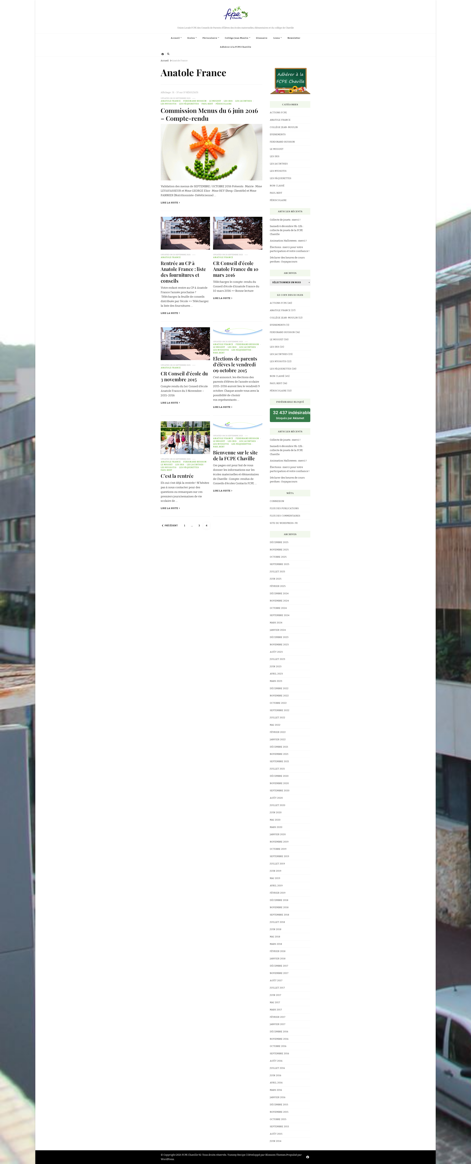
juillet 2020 (277, 805)
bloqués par (291, 415)
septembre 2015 (279, 1126)
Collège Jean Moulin (236, 38)
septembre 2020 (279, 790)
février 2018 (278, 951)
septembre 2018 (279, 914)
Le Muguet (215, 101)
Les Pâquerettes (189, 104)
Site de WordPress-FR (284, 523)
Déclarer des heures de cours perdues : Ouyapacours (287, 259)
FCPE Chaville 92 (235, 25)
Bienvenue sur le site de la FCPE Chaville (235, 455)
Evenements (278, 134)
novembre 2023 (279, 644)
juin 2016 (275, 1075)
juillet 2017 (277, 987)
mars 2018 (276, 944)
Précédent (171, 525)
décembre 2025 (279, 542)
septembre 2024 (279, 615)
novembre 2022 (279, 695)
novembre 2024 (279, 600)
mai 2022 (275, 725)
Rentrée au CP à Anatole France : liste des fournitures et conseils (183, 272)
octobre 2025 (278, 557)
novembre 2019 (279, 841)
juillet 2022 (277, 717)
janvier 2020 (278, 834)
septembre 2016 (279, 1053)
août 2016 (276, 1061)
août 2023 (276, 652)
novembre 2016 (279, 1039)
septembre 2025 (279, 564)
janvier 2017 (277, 1024)
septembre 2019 (279, 856)
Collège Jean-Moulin (284, 127)
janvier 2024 (278, 630)
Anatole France (171, 101)
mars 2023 (276, 681)
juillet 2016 (277, 1068)
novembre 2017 (279, 973)
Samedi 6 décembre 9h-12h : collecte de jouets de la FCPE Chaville (286, 230)
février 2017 (277, 1017)
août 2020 (276, 798)
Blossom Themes (275, 1154)
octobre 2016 (278, 1046)
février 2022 (278, 732)
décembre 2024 (279, 593)
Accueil (175, 38)
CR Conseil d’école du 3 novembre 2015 (184, 376)
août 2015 (276, 1134)
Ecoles (191, 38)
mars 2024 (276, 622)
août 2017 (276, 980)
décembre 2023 (279, 637)
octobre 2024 (278, 608)
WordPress (167, 1159)
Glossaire (261, 38)
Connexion (277, 501)
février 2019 (278, 892)
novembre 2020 (279, 783)
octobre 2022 (278, 703)
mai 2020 (275, 819)
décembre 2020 (279, 776)
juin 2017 (275, 995)
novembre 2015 (279, 1112)
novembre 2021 (279, 754)
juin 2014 (275, 1141)
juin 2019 (275, 871)
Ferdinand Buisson (195, 101)
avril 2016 (276, 1082)
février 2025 (278, 586)
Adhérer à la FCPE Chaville (235, 47)
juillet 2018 (277, 922)
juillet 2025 (277, 571)
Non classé (277, 185)
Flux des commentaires (285, 515)
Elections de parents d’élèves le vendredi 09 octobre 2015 (235, 364)
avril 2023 (276, 673)
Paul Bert (207, 104)
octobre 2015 (278, 1119)
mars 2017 (276, 1009)
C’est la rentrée (177, 476)
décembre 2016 (279, 1031)
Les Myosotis (169, 104)
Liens (276, 38)
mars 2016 (276, 1090)
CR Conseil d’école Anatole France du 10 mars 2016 (235, 269)
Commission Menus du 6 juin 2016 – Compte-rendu (209, 114)
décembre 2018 (279, 900)
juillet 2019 (277, 863)
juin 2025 (275, 578)
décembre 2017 (279, 965)
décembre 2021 (279, 747)
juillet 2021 (277, 768)
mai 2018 (275, 936)
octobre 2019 (278, 849)
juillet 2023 (277, 659)
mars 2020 (276, 827)
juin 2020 (276, 812)
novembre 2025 (279, 549)
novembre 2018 (279, 907)
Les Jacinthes (243, 101)
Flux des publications (284, 508)
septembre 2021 (279, 761)
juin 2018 (275, 929)
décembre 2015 (279, 1104)
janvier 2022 (278, 739)
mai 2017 (275, 1002)
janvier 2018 (278, 958)
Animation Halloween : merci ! (288, 240)
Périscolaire (210, 38)
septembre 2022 (279, 710)
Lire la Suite (169, 202)
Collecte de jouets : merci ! (285, 219)
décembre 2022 (279, 688)
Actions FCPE (278, 112)
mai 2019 (275, 878)
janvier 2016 (277, 1097)
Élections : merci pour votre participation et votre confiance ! (289, 249)
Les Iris (228, 101)
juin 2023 (275, 666)
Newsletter (294, 38)
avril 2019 (276, 885)
